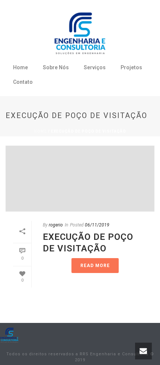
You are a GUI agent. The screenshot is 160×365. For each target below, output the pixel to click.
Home (20, 67)
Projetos (131, 67)
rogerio (56, 225)
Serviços (95, 67)
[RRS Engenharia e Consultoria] (9, 335)
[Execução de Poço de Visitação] (80, 179)
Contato (23, 82)
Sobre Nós (56, 67)
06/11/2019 (97, 225)
